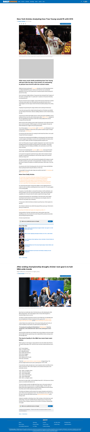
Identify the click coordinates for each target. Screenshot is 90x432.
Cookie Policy (57, 424)
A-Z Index (35, 426)
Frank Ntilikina (41, 128)
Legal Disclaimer (67, 424)
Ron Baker (41, 149)
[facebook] (81, 1)
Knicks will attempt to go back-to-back (43, 320)
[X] (83, 1)
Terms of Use (45, 424)
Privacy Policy (36, 424)
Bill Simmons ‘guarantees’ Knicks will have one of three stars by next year (35, 181)
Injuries (40, 1)
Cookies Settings (46, 426)
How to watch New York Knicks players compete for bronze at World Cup (35, 183)
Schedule (27, 1)
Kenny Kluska (21, 273)
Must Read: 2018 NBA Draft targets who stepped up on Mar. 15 (32, 209)
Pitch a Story (21, 424)
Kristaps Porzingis (24, 171)
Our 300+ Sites (57, 422)
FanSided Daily (67, 422)
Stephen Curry (45, 117)
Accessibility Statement (24, 426)
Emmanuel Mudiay (32, 128)
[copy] (25, 23)
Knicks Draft (24, 257)
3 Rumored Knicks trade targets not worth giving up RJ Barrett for (33, 180)
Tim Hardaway (49, 170)
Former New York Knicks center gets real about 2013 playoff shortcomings (35, 177)
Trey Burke (34, 149)
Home (20, 257)
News (19, 1)
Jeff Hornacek (28, 131)
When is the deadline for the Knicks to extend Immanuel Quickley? (34, 178)
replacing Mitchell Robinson (43, 394)
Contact (44, 422)
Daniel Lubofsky (21, 21)
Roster (36, 1)
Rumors (22, 1)
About (20, 422)
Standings (32, 1)
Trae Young (34, 88)
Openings (35, 422)
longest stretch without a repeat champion (32, 361)
